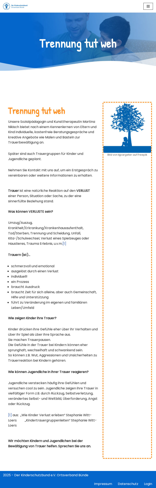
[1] (64, 243)
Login (148, 484)
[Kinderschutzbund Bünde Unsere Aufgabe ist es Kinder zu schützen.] (15, 6)
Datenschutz (128, 484)
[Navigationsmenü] (148, 6)
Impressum (103, 484)
